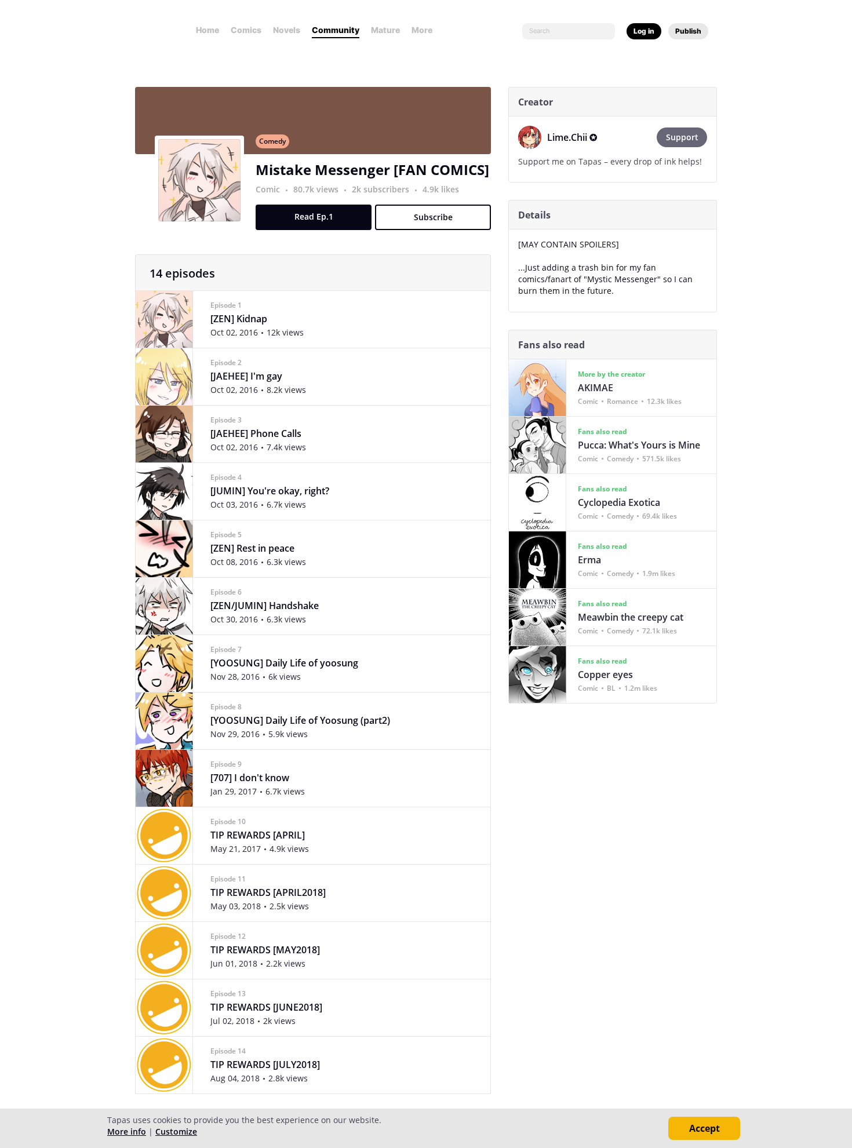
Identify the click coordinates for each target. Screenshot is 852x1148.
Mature (385, 30)
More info (126, 1131)
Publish (688, 31)
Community (335, 30)
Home (207, 30)
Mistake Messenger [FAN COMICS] (372, 169)
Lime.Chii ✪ (572, 137)
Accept (704, 1128)
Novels (286, 30)
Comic (268, 189)
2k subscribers (382, 189)
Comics (246, 30)
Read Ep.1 (313, 216)
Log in (643, 31)
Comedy (272, 141)
